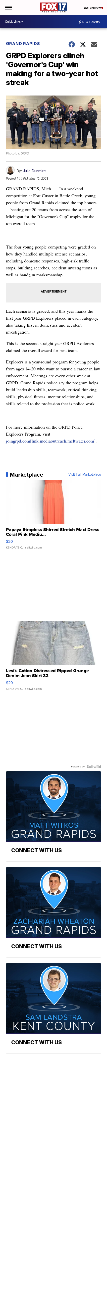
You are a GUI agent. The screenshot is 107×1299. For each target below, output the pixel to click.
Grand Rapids (23, 43)
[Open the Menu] (8, 7)
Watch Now (92, 7)
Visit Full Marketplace (84, 474)
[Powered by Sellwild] (94, 766)
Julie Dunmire (34, 170)
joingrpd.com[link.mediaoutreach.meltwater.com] (51, 441)
